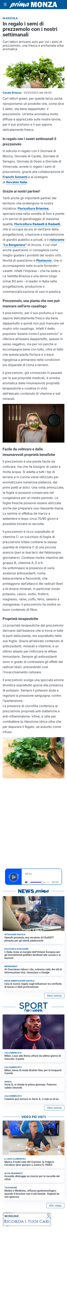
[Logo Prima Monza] (33, 4)
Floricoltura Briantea (33, 208)
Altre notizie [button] (54, 995)
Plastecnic (44, 260)
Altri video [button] (55, 1205)
